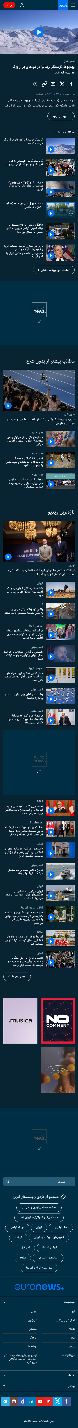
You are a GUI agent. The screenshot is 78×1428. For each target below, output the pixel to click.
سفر (73, 1337)
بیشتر (71, 1386)
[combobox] (39, 1181)
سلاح (23, 1257)
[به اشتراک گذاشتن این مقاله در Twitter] (62, 84)
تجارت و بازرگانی (65, 1320)
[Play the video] (39, 32)
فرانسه (18, 1237)
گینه (40, 604)
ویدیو (71, 1346)
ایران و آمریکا (49, 1247)
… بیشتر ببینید (61, 116)
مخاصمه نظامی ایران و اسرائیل (39, 1207)
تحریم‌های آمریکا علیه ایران (49, 1237)
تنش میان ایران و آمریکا (39, 1267)
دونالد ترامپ (17, 1227)
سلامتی (32, 1329)
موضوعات (69, 1302)
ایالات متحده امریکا (32, 907)
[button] (54, 270)
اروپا (72, 1311)
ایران (72, 565)
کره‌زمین (32, 1320)
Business (36, 822)
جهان (34, 1311)
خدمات (71, 1375)
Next (72, 1329)
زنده (9, 5)
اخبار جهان (37, 647)
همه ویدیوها (19, 976)
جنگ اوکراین (61, 1227)
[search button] (7, 1181)
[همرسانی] (53, 84)
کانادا (40, 801)
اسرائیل (25, 1247)
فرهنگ (33, 1337)
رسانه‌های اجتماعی (48, 1257)
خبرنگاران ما (68, 1355)
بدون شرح (69, 414)
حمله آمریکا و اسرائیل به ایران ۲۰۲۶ (39, 1217)
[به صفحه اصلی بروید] (63, 5)
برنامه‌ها (32, 1346)
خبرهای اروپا (36, 625)
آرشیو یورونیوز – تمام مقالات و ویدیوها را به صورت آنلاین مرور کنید (20, 1359)
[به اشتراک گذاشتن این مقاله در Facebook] (71, 84)
